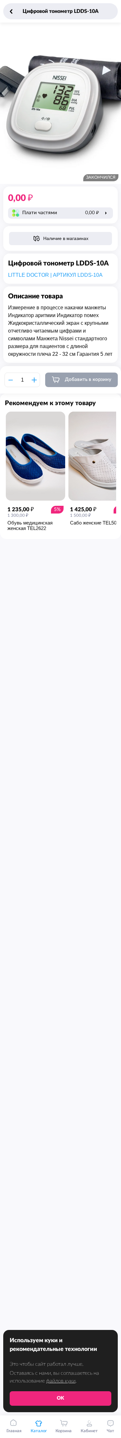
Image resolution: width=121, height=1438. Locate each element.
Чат (110, 1431)
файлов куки (61, 1380)
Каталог (39, 1431)
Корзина (63, 1431)
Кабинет (89, 1431)
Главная (14, 1431)
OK (60, 1398)
